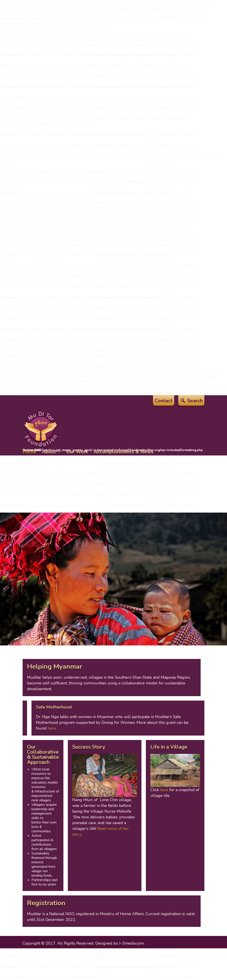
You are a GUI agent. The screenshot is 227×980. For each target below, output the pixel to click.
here (52, 728)
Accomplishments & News (124, 451)
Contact (163, 401)
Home (29, 451)
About (49, 451)
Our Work (77, 451)
